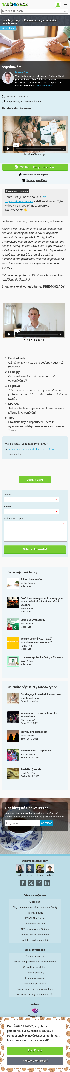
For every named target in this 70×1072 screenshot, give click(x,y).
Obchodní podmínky (35, 983)
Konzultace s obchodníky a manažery (31, 449)
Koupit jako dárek (36, 180)
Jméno (7, 494)
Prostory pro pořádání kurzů (35, 934)
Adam (50, 875)
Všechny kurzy (11, 20)
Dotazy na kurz (35, 479)
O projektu (35, 901)
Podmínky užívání (35, 978)
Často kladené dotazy (35, 967)
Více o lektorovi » (43, 86)
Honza (40, 875)
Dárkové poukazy (35, 972)
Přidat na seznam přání (36, 174)
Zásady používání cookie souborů (35, 989)
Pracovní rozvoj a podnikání (40, 20)
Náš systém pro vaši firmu (35, 929)
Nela (20, 875)
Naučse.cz (14, 4)
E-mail (7, 506)
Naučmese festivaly (34, 923)
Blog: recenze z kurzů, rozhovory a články (35, 907)
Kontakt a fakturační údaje (35, 940)
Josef (29, 875)
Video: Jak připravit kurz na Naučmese (35, 961)
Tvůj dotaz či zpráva (14, 518)
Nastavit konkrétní (35, 1060)
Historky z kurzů (34, 912)
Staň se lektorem (35, 956)
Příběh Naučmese (35, 918)
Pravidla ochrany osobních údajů (34, 994)
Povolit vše (35, 1050)
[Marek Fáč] (8, 78)
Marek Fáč (22, 72)
